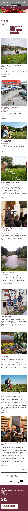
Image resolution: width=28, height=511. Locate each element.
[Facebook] (5, 499)
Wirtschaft (21, 33)
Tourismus (13, 30)
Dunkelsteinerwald (3, 15)
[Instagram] (2, 499)
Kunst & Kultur (19, 30)
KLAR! (11, 35)
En (23, 8)
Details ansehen (14, 5)
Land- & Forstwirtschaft (20, 28)
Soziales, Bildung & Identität (15, 31)
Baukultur (12, 28)
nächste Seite (24, 470)
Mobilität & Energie (14, 33)
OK (19, 5)
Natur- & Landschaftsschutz (16, 26)
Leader (14, 35)
